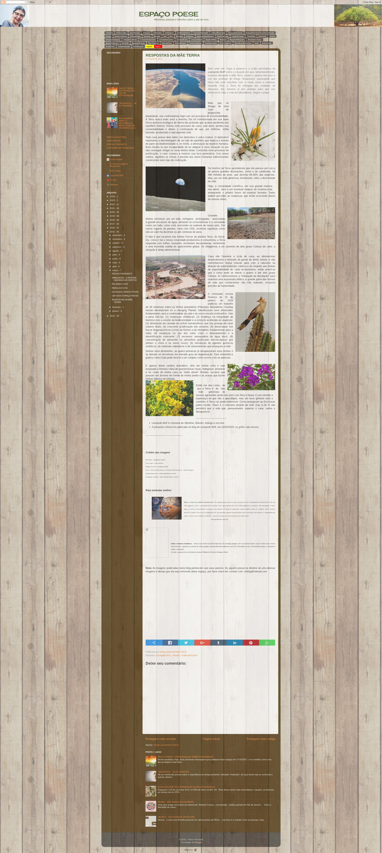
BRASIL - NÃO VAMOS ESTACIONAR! (176, 802)
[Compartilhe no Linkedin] (235, 643)
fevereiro (116, 307)
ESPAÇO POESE (168, 14)
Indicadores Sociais (130, 40)
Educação (157, 36)
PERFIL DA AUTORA (116, 137)
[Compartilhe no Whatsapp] (267, 643)
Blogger (198, 842)
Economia (147, 36)
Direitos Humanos (121, 36)
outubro (116, 243)
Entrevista (179, 36)
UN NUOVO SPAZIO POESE (125, 292)
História (272, 36)
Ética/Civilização (222, 36)
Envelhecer (189, 36)
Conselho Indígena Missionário (119, 165)
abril (114, 266)
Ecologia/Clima (135, 36)
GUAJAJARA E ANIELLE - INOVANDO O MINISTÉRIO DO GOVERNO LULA (127, 123)
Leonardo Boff (116, 175)
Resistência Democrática (243, 43)
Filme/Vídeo (251, 36)
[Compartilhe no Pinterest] (251, 643)
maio (115, 262)
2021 (112, 208)
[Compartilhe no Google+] (202, 643)
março (115, 270)
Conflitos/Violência (183, 33)
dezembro (117, 235)
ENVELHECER (114, 141)
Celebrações (157, 33)
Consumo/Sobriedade (200, 33)
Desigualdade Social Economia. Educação (260, 33)
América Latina (121, 33)
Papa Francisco (153, 43)
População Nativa (211, 43)
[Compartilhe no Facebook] (170, 643)
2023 (112, 200)
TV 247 (113, 180)
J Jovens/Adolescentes (148, 40)
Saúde (257, 43)
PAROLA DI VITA (120, 288)
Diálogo (108, 36)
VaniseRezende (138, 46)
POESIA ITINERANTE (117, 144)
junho (115, 259)
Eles (171, 36)
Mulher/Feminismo (112, 43)
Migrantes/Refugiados (237, 40)
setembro (117, 247)
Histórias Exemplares (113, 40)
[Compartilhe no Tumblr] (218, 643)
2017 (112, 224)
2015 (112, 232)
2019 (112, 216)
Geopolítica (262, 36)
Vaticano (114, 184)
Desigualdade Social (235, 33)
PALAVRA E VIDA (120, 284)
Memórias (223, 40)
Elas (165, 36)
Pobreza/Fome (167, 43)
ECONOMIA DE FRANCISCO (120, 148)
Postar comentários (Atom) (166, 745)
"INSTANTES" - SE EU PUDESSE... (174, 772)
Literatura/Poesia (196, 40)
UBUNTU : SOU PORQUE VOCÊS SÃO (176, 817)
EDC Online (115, 171)
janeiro (115, 311)
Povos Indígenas (225, 43)
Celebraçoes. (169, 33)
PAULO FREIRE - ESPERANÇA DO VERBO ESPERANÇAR (185, 757)
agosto (115, 251)
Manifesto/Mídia (211, 40)
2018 (112, 220)
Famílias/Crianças (238, 36)
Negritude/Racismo (138, 43)
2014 (112, 316)
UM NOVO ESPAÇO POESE (125, 296)
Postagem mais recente (160, 738)
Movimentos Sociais (255, 40)
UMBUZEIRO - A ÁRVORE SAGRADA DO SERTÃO (124, 279)
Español (149, 46)
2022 (112, 204)
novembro (117, 239)
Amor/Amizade (135, 33)
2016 (112, 228)
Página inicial (211, 738)
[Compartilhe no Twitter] (186, 643)
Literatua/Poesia (182, 40)
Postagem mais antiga (261, 738)
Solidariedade (266, 43)
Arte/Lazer (146, 33)
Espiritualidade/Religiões (205, 36)
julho (114, 255)
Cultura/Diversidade (218, 33)
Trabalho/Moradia (124, 46)
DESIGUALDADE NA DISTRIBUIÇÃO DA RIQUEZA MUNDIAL (186, 787)
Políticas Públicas (196, 43)
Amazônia (109, 33)
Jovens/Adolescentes (166, 40)
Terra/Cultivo (110, 46)
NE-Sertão (125, 43)
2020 (112, 212)
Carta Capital (116, 159)
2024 (112, 196)
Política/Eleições (180, 43)
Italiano (158, 46)
